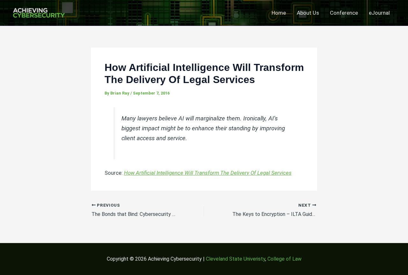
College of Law (284, 259)
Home (279, 13)
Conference (344, 13)
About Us (308, 13)
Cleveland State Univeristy (235, 259)
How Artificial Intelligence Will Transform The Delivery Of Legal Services (208, 173)
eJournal (379, 13)
